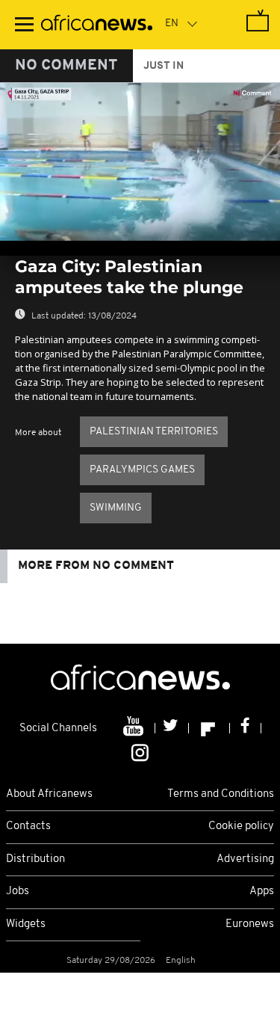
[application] (140, 162)
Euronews (249, 924)
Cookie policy (241, 826)
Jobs (17, 891)
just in (163, 66)
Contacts (28, 826)
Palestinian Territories (154, 431)
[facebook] (245, 728)
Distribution (35, 859)
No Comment (66, 65)
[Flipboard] (209, 728)
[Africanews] (96, 24)
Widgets (26, 924)
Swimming (116, 508)
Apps (261, 891)
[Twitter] (172, 728)
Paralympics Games (142, 469)
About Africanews (49, 794)
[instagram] (140, 751)
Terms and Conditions (220, 794)
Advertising (245, 859)
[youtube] (134, 728)
